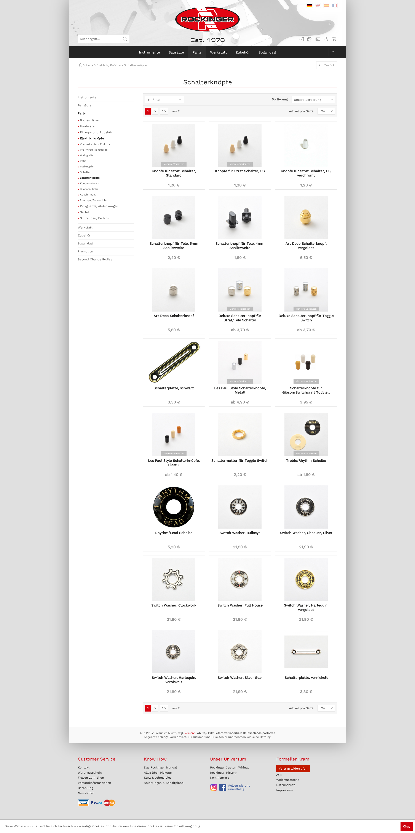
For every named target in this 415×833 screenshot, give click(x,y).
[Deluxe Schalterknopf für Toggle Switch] (306, 290)
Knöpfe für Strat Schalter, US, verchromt (306, 173)
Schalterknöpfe (90, 177)
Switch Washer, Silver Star (240, 678)
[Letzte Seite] (164, 111)
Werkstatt (85, 227)
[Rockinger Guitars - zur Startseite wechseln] (207, 19)
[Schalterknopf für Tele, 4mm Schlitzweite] (240, 217)
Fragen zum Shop (91, 777)
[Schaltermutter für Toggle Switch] (240, 434)
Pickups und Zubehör (96, 132)
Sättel (84, 212)
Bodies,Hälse (89, 120)
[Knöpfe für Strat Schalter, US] (240, 145)
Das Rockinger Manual (160, 767)
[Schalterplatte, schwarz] (174, 362)
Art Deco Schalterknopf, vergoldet (306, 245)
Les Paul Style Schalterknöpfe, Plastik (174, 462)
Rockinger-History (223, 772)
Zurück (329, 65)
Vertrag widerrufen (293, 768)
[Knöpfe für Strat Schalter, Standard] (174, 145)
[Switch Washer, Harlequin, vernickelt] (174, 651)
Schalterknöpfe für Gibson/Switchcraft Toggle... (306, 390)
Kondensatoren (89, 183)
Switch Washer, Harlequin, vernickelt (174, 680)
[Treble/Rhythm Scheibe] (306, 434)
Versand (190, 733)
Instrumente (87, 97)
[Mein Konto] (325, 39)
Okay (406, 826)
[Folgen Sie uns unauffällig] (213, 787)
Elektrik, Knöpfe (92, 138)
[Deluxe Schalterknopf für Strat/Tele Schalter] (240, 290)
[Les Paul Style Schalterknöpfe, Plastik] (174, 434)
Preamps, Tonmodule (93, 200)
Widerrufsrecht (287, 779)
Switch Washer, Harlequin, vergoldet (306, 607)
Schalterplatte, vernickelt (306, 678)
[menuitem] (104, 39)
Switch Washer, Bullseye (240, 533)
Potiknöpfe (87, 166)
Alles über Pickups (158, 772)
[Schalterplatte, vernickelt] (306, 651)
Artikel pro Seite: (301, 111)
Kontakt (83, 767)
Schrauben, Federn (94, 218)
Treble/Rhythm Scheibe (306, 460)
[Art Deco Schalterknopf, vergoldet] (306, 217)
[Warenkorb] (333, 39)
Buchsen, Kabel (89, 189)
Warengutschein (90, 772)
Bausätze (84, 105)
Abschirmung (88, 194)
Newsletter (86, 793)
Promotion (85, 251)
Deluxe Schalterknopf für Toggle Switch (306, 318)
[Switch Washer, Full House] (240, 579)
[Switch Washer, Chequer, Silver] (306, 507)
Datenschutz (285, 785)
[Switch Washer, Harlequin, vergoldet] (306, 579)
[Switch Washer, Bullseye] (240, 507)
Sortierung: (280, 99)
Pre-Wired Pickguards (93, 149)
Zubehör (84, 235)
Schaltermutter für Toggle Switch (239, 460)
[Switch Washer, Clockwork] (174, 579)
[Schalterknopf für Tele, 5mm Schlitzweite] (174, 217)
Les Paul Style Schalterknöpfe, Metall (240, 390)
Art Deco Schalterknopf (174, 316)
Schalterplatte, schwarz (174, 388)
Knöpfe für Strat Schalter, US (240, 171)
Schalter (85, 172)
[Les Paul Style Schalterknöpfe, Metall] (240, 362)
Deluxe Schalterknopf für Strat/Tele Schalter (240, 318)
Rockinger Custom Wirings (229, 767)
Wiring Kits (86, 155)
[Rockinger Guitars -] (301, 39)
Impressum (284, 790)
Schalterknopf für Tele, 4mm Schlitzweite (239, 245)
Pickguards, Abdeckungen (99, 206)
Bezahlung (85, 788)
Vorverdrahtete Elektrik (95, 144)
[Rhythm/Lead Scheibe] (174, 507)
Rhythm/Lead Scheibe (173, 533)
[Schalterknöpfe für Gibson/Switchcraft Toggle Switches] (306, 362)
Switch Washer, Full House (240, 605)
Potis (83, 160)
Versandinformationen (94, 782)
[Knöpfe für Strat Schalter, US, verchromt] (306, 145)
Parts (82, 113)
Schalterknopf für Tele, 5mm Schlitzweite (174, 245)
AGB (279, 774)
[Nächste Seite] (155, 111)
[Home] (80, 65)
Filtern (157, 99)
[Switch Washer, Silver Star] (240, 651)
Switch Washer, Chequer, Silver (306, 533)
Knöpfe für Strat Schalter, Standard (174, 173)
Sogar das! (85, 243)
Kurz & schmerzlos (157, 777)
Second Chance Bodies (95, 259)
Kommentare (219, 777)
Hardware (87, 126)
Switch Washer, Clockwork (173, 605)
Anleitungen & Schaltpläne (164, 782)
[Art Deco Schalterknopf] (174, 290)
